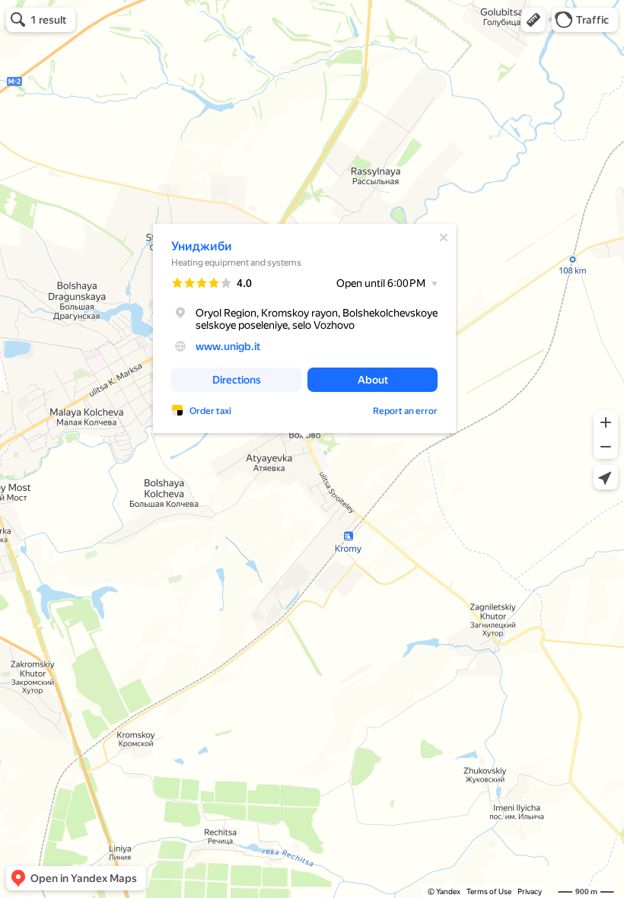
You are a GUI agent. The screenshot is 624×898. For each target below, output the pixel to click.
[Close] (444, 237)
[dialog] (304, 328)
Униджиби (201, 246)
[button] (533, 20)
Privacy (529, 891)
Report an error (405, 411)
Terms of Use (488, 891)
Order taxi (210, 411)
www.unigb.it (228, 346)
